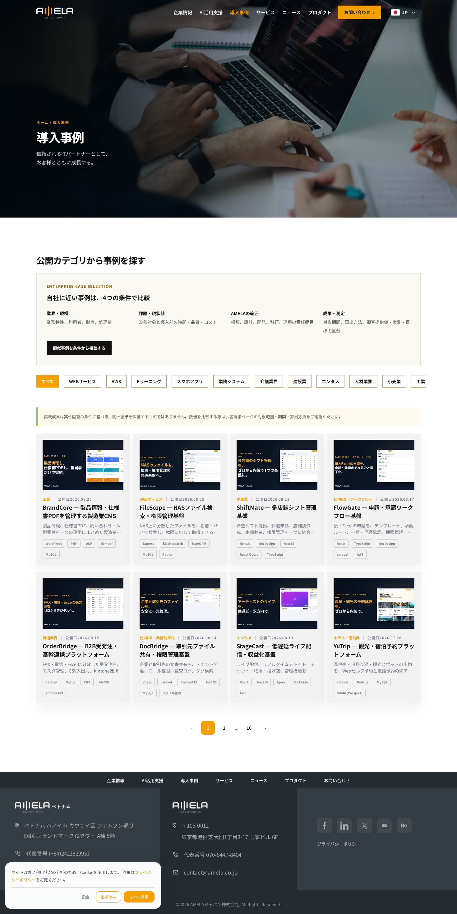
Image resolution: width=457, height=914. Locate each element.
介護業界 (269, 381)
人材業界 (363, 381)
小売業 (394, 381)
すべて (47, 381)
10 (249, 728)
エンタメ (330, 381)
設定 (86, 896)
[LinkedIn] (344, 825)
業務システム (232, 381)
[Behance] (404, 825)
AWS (116, 381)
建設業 (299, 381)
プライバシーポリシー (339, 844)
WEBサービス (82, 381)
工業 (420, 381)
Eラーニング (149, 381)
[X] (364, 825)
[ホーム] (54, 12)
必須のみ (108, 896)
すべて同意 (139, 896)
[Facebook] (324, 825)
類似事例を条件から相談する (79, 348)
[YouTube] (384, 825)
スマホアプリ (190, 381)
